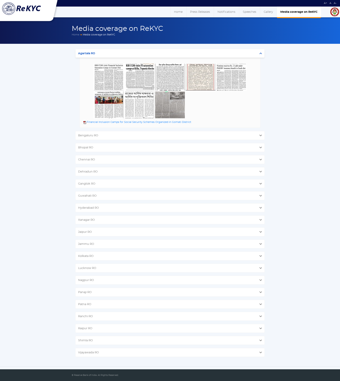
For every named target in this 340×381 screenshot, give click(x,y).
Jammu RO (86, 244)
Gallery (268, 11)
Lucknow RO (87, 268)
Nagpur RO (86, 280)
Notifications (226, 11)
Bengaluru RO (88, 135)
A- (335, 3)
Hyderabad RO (88, 207)
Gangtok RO (86, 183)
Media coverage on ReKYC (299, 11)
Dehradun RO (88, 171)
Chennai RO (86, 159)
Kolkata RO (86, 256)
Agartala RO (86, 53)
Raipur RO (85, 328)
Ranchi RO (85, 316)
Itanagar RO (86, 219)
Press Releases (200, 11)
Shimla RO (85, 340)
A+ (325, 3)
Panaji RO (85, 292)
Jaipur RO (85, 231)
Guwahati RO (87, 195)
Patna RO (84, 304)
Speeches (249, 11)
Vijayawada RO (88, 352)
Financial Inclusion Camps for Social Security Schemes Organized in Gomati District (138, 122)
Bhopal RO (85, 147)
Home (178, 11)
